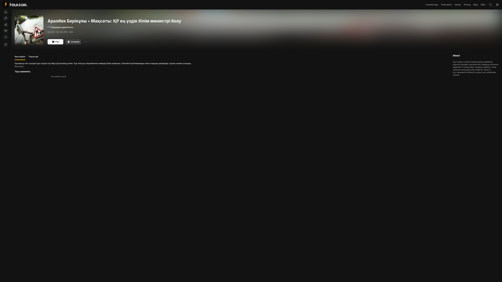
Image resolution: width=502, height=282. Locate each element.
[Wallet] (5, 30)
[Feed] (5, 18)
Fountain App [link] (432, 5)
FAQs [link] (483, 5)
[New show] (5, 44)
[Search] (490, 5)
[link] (15, 4)
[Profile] (5, 37)
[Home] (5, 12)
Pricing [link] (467, 5)
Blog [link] (476, 5)
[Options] (85, 41)
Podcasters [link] (446, 5)
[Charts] (5, 24)
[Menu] (497, 4)
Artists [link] (458, 5)
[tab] (20, 57)
